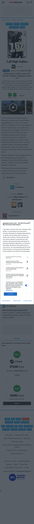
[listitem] (17, 257)
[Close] (30, 223)
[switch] (26, 262)
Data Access (17, 300)
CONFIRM (10, 294)
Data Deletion (6, 300)
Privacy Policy (28, 300)
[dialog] (17, 262)
